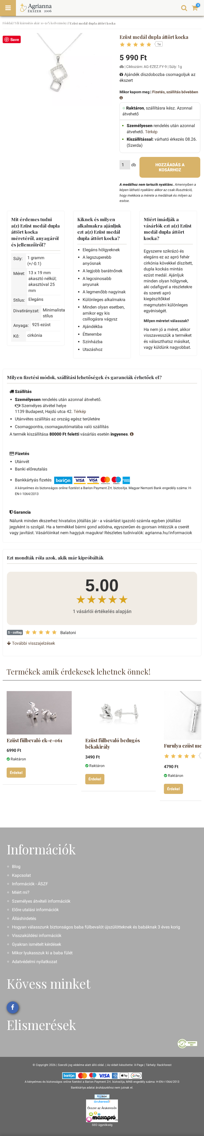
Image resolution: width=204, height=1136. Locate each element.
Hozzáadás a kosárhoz (170, 167)
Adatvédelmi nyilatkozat (34, 961)
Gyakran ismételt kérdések (36, 944)
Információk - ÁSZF (30, 883)
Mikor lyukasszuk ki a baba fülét (42, 952)
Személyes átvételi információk (41, 901)
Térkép (151, 131)
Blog (16, 866)
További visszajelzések (33, 643)
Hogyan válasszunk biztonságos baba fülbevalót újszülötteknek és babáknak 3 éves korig (96, 927)
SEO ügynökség (102, 1125)
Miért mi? (20, 892)
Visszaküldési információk (36, 935)
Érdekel (16, 772)
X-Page (138, 1065)
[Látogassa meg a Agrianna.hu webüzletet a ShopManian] (102, 1096)
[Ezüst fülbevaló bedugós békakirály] (117, 713)
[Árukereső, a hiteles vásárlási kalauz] (187, 1043)
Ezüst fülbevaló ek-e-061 (34, 740)
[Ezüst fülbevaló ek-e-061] (39, 713)
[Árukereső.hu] (102, 1102)
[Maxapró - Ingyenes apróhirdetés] (102, 1116)
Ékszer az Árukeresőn (102, 1108)
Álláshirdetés (24, 918)
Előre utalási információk (35, 909)
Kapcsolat (21, 875)
